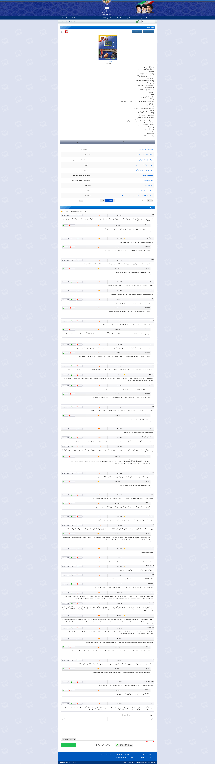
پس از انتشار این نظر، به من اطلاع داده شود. (101, 745)
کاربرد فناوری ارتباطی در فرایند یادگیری (144, 170)
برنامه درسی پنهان (149, 185)
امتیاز (151, 715)
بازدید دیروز (148, 758)
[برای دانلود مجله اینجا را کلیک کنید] (66, 32)
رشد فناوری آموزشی (107, 62)
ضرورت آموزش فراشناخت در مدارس (144, 165)
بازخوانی (117, 745)
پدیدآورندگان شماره (148, 31)
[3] (126, 715)
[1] (122, 715)
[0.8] (62, 211)
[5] (129, 715)
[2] (124, 715)
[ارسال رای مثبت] (73, 215)
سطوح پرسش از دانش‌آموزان (146, 191)
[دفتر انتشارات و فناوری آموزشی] (106, 9)
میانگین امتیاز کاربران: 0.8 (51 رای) (78, 211)
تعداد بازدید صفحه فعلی (128, 758)
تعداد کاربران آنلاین (147, 755)
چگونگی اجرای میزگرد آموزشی (146, 160)
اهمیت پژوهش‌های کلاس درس (145, 149)
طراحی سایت (72, 763)
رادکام (67, 763)
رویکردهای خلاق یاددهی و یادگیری (145, 155)
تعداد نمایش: (150, 201)
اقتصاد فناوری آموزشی (148, 175)
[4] (127, 715)
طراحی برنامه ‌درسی (148, 180)
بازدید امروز (108, 755)
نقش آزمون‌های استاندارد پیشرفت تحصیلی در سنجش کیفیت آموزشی (137, 196)
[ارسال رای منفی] (79, 215)
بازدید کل (127, 755)
